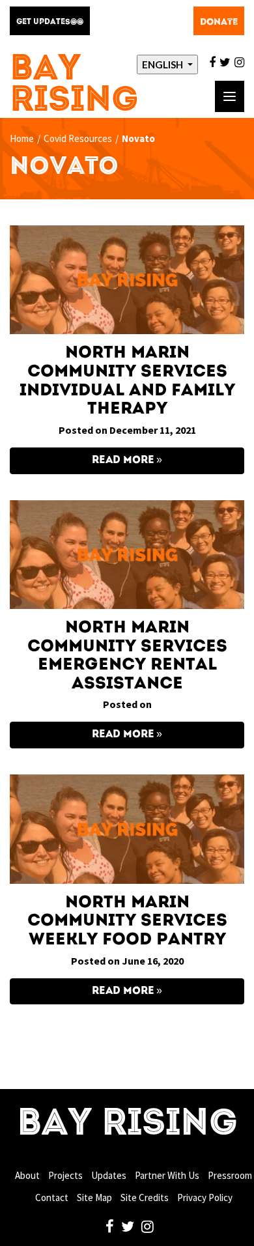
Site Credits (144, 1197)
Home (22, 138)
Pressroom (230, 1175)
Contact (51, 1197)
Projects (65, 1175)
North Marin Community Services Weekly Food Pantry (127, 921)
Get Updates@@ (49, 22)
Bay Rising (74, 86)
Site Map (94, 1197)
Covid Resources (78, 138)
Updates (108, 1175)
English (163, 64)
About (27, 1175)
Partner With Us (167, 1175)
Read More (123, 460)
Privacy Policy (205, 1197)
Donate (219, 22)
